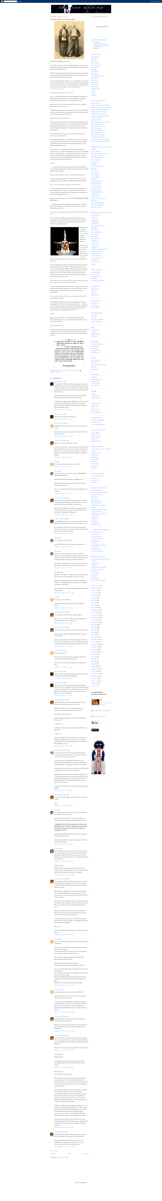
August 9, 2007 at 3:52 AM (63, 410)
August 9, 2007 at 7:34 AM (63, 466)
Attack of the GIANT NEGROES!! (99, 109)
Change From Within (96, 158)
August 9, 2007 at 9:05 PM (63, 805)
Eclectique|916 (95, 162)
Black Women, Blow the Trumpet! (99, 153)
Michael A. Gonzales (96, 322)
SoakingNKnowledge (59, 1132)
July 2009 (93, 664)
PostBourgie (94, 240)
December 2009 (95, 676)
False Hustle (94, 228)
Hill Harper (94, 69)
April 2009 (94, 656)
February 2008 (95, 622)
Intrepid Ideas (94, 571)
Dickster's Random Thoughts (98, 567)
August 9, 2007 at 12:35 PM (63, 608)
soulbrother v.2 (95, 247)
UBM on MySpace (96, 436)
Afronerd (93, 317)
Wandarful (94, 200)
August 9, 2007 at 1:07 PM (63, 623)
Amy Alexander (95, 329)
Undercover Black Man (81, 8)
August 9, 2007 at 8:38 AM (63, 533)
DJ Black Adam (95, 289)
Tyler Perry (94, 95)
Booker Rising (95, 406)
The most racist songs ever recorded (100, 139)
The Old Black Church (97, 192)
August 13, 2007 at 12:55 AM (64, 1031)
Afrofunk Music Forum (97, 490)
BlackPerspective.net (96, 379)
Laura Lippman (95, 573)
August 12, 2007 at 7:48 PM (63, 985)
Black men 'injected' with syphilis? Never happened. (100, 117)
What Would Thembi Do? (97, 205)
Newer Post (53, 1153)
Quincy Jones (94, 80)
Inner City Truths (95, 175)
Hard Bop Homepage (96, 501)
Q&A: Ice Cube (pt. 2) (96, 128)
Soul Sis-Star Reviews (96, 412)
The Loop (93, 367)
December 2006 (95, 588)
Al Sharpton (94, 58)
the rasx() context (95, 383)
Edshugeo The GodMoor (60, 750)
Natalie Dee (94, 543)
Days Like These (95, 160)
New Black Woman (96, 188)
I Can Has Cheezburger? (97, 538)
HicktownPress (95, 173)
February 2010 (95, 681)
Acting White (94, 315)
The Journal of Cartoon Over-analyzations (98, 546)
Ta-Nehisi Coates (95, 253)
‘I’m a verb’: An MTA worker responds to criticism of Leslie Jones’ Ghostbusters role (101, 45)
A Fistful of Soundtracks (97, 344)
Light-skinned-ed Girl (96, 181)
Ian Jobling (94, 478)
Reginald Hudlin (95, 307)
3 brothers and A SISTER (97, 420)
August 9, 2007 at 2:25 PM (63, 667)
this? (66, 653)
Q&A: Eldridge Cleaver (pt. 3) (98, 126)
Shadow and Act (95, 410)
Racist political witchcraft (97, 135)
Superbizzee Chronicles (97, 251)
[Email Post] (80, 370)
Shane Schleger (95, 243)
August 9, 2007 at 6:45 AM (63, 436)
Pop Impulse (94, 457)
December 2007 (95, 617)
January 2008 (94, 620)
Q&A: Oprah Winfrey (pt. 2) (98, 130)
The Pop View (94, 463)
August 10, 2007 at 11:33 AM (64, 874)
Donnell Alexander (96, 334)
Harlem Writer (94, 230)
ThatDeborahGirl (58, 650)
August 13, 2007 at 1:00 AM (64, 1050)
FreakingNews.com (96, 536)
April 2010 (94, 686)
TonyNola (56, 939)
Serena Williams (95, 86)
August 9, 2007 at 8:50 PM (63, 790)
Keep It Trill (94, 179)
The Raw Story (95, 466)
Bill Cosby (94, 61)
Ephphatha (94, 164)
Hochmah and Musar (96, 232)
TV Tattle (93, 468)
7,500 (60, 733)
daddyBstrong (95, 223)
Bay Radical (57, 989)
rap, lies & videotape (96, 511)
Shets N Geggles (95, 578)
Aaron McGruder (95, 56)
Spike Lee (93, 93)
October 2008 (94, 642)
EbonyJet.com (95, 362)
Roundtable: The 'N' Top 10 (98, 137)
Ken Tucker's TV (95, 352)
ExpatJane (94, 168)
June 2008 (94, 632)
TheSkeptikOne (95, 194)
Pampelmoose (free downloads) (99, 509)
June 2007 (94, 603)
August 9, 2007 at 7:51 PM (63, 678)
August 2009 (94, 666)
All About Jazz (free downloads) (99, 492)
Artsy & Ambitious (96, 151)
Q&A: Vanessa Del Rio (97, 133)
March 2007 (94, 595)
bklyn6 (56, 471)
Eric (55, 461)
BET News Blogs (95, 360)
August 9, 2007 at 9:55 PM (63, 844)
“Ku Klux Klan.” (70, 92)
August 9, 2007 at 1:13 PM (63, 646)
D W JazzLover (95, 221)
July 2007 (93, 605)
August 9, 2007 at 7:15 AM (63, 457)
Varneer (93, 264)
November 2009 (95, 673)
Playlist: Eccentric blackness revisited (101, 122)
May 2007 (94, 600)
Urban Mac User (95, 262)
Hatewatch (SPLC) (96, 453)
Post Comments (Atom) (63, 1157)
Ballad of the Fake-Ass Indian (98, 111)
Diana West (94, 565)
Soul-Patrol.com (95, 518)
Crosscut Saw (94, 219)
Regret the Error (95, 459)
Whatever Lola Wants (96, 207)
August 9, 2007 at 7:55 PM (63, 695)
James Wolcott (95, 455)
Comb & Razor (95, 395)
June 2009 (94, 661)
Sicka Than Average (96, 190)
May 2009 (94, 659)
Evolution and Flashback (97, 166)
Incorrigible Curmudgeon (97, 569)
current (54, 96)
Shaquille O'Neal (95, 88)
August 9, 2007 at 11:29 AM (64, 593)
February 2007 (95, 593)
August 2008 (94, 637)
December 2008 (95, 647)
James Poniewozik (96, 350)
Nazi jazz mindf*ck (96, 120)
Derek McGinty (95, 303)
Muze (55, 810)
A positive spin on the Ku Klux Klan (100, 105)
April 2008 (94, 627)
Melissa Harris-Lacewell (97, 76)
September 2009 (95, 669)
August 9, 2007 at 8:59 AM (63, 547)
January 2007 (94, 590)
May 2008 (94, 629)
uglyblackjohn (95, 260)
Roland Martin (95, 82)
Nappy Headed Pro (96, 398)
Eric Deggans (94, 348)
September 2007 (95, 610)
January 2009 (94, 649)
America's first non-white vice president (101, 107)
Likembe (93, 507)
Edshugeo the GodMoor (97, 319)
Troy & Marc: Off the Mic (97, 281)
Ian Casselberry (95, 234)
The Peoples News (95, 549)
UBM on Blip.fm (95, 432)
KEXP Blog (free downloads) (98, 505)
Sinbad (93, 91)
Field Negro (94, 336)
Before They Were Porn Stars (98, 114)
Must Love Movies (96, 185)
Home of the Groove (96, 503)
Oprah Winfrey (95, 78)
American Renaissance (97, 476)
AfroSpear (93, 377)
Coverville (94, 499)
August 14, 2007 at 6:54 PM (63, 1127)
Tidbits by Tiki (95, 196)
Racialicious (96, 42)
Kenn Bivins (94, 236)
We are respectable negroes (98, 424)
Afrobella (93, 149)
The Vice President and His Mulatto (100, 141)
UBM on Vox (94, 439)
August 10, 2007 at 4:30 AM (64, 861)
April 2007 (94, 598)
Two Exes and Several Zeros (98, 198)
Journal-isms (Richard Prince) (98, 365)
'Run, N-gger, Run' (95, 103)
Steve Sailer (94, 482)
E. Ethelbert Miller (96, 276)
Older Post (85, 1153)
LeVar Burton (94, 71)
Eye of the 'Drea (95, 170)
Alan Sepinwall (95, 346)
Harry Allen (94, 291)
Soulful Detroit (95, 522)
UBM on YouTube (96, 441)
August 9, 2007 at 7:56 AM (63, 493)
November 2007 (95, 615)
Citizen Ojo (94, 217)
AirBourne (57, 848)
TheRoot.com (94, 369)
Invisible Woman (95, 177)
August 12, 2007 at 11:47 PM (64, 1012)
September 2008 (95, 639)
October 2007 (94, 612)
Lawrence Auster (95, 480)
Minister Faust (95, 295)
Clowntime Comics (96, 534)
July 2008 (93, 634)
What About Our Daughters (98, 203)
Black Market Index (96, 215)
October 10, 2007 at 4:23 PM (64, 1146)
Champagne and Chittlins (97, 155)
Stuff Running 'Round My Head (99, 249)
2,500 (61, 724)
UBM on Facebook (96, 434)
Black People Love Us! (97, 532)
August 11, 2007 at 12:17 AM (64, 934)
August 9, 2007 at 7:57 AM (63, 514)
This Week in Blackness (97, 551)
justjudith (93, 293)
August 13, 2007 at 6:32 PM (63, 1067)
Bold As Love (94, 496)
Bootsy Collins (95, 63)
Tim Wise (57, 489)
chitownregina (95, 563)
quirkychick (94, 576)
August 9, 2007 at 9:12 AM (63, 568)
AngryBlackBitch (95, 272)
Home (69, 1153)
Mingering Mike (95, 540)
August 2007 (94, 607)
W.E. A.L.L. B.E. (95, 385)
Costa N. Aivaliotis (59, 423)
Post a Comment (54, 1151)
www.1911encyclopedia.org (57, 89)
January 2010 (94, 678)
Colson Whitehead (96, 65)
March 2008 (94, 625)
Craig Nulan (94, 332)
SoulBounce (94, 520)
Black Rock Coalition (96, 494)
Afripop (93, 393)
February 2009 (95, 651)
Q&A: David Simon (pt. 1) (98, 124)
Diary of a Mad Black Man (98, 225)
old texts (71, 81)
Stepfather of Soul (95, 524)
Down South (59, 372)
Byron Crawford (95, 274)
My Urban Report (95, 381)
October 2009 (94, 671)
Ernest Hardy (94, 278)
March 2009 (94, 654)
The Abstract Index (96, 255)
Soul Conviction (95, 245)
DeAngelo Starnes (58, 381)
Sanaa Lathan (94, 84)
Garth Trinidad (95, 305)
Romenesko (94, 461)
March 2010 (94, 683)
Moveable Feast (95, 238)
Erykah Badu (94, 67)
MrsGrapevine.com (96, 183)
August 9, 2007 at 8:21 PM (63, 746)
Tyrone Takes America (97, 258)
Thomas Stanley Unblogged (98, 580)
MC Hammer (94, 74)
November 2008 (95, 644)
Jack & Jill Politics (96, 422)
